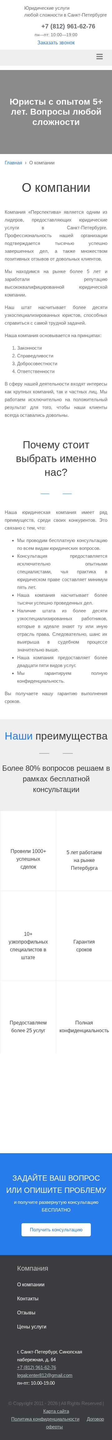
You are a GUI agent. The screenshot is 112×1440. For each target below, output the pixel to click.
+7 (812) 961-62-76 (68, 26)
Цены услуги (31, 1326)
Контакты (28, 1298)
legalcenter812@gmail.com (44, 1375)
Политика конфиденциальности (45, 1419)
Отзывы (26, 1312)
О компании (30, 1284)
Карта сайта (56, 1411)
